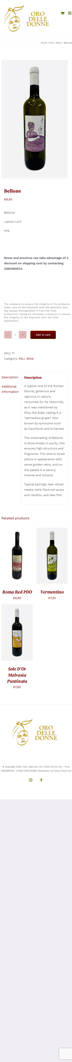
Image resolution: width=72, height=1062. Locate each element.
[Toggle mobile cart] (62, 13)
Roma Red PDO (17, 592)
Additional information (10, 389)
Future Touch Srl (62, 770)
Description (10, 377)
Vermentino (52, 592)
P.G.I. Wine (26, 358)
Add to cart (43, 334)
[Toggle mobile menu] (70, 13)
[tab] (10, 377)
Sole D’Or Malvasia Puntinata (17, 675)
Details (17, 560)
